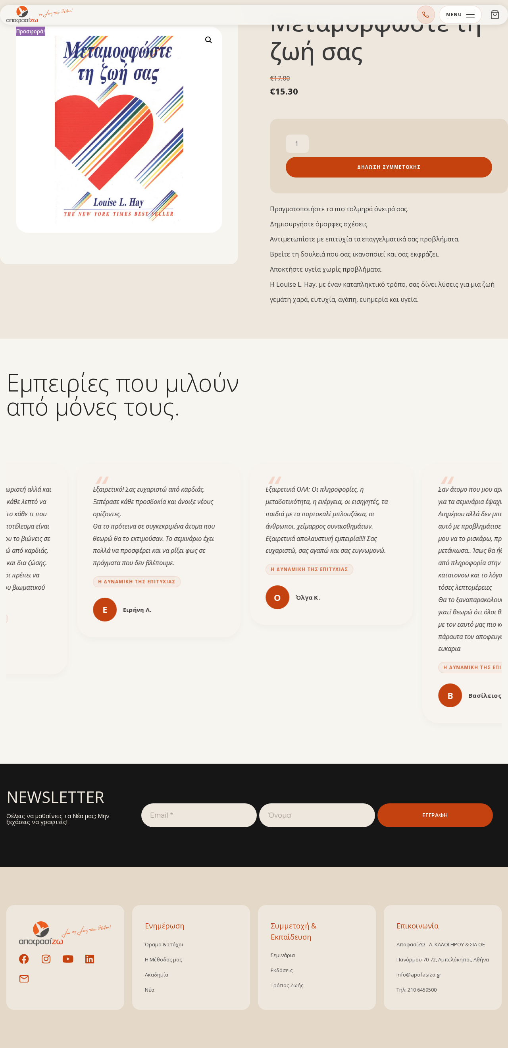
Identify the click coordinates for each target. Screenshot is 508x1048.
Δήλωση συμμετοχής (389, 167)
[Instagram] (51, 964)
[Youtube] (73, 964)
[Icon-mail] (29, 984)
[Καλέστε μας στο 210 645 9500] (426, 15)
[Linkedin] (94, 964)
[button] (209, 40)
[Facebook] (29, 964)
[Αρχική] (39, 15)
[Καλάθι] (495, 15)
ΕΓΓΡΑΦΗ (435, 815)
